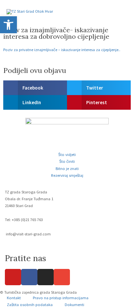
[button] (35, 87)
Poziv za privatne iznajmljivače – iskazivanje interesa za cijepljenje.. (61, 49)
